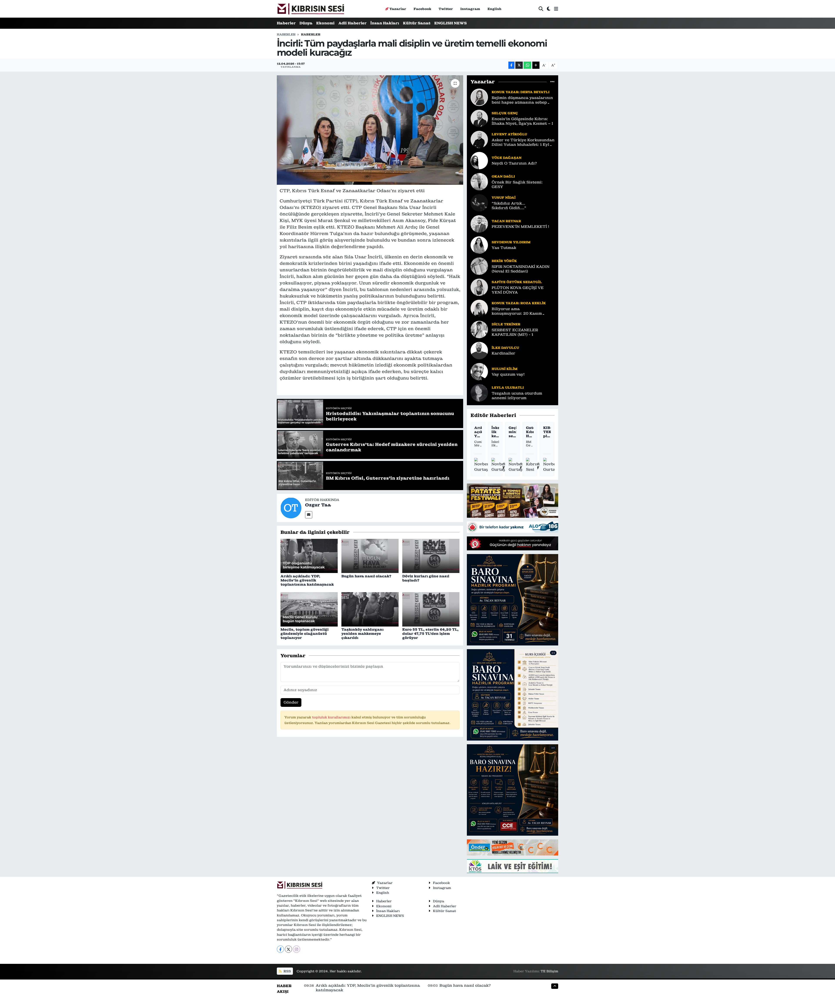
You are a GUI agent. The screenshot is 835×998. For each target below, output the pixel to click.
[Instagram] (296, 949)
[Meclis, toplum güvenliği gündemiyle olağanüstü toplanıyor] (309, 609)
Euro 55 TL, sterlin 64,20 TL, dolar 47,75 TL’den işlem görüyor (430, 633)
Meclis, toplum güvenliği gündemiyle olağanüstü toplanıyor (305, 633)
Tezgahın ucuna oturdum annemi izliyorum (517, 395)
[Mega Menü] (556, 8)
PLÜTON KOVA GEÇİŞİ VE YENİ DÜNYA (518, 290)
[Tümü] (552, 81)
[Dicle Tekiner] (479, 329)
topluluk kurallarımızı (331, 717)
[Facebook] (280, 949)
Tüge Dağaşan (506, 158)
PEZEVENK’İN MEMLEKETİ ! (520, 226)
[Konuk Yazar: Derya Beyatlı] (479, 96)
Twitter (446, 9)
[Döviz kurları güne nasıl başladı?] (430, 555)
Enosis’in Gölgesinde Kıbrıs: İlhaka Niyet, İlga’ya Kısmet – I (522, 121)
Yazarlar (397, 9)
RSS (287, 971)
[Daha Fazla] (535, 65)
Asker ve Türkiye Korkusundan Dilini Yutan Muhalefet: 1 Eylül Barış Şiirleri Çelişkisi (523, 142)
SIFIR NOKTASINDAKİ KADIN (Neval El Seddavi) (520, 269)
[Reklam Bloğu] (512, 500)
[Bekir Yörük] (479, 265)
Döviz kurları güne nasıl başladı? (425, 578)
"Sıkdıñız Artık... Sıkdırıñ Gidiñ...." (509, 205)
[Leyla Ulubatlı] (479, 392)
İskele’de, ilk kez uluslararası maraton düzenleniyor (495, 432)
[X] (288, 949)
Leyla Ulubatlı (508, 387)
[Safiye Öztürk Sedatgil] (479, 286)
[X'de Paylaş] (519, 65)
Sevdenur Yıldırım (511, 242)
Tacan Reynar (506, 221)
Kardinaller (503, 353)
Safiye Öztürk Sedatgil (517, 282)
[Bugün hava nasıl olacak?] (370, 555)
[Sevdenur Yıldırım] (479, 244)
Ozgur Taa (318, 505)
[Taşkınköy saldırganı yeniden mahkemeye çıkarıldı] (370, 609)
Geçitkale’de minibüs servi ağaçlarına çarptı (512, 432)
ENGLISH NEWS (450, 23)
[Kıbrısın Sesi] (310, 9)
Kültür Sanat (417, 23)
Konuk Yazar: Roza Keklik (519, 303)
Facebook (422, 9)
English (494, 9)
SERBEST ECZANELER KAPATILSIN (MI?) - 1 (515, 332)
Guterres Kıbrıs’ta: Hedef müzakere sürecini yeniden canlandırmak (530, 432)
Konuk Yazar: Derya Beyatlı (520, 92)
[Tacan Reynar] (479, 223)
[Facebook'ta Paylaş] (511, 65)
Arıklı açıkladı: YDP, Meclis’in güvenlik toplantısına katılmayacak (307, 580)
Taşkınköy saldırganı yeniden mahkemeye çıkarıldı (362, 633)
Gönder (291, 702)
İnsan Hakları (384, 23)
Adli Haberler (352, 23)
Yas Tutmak (504, 247)
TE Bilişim (549, 971)
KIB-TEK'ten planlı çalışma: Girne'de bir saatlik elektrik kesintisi (547, 432)
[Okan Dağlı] (479, 181)
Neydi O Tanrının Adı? (514, 163)
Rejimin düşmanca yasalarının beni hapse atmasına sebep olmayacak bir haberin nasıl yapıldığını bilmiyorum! (522, 100)
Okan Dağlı (503, 176)
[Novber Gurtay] (481, 465)
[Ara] (541, 8)
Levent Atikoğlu (509, 134)
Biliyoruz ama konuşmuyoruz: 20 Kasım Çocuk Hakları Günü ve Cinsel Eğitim (521, 311)
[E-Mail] (308, 514)
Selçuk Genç (505, 113)
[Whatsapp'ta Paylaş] (527, 65)
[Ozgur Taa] (291, 507)
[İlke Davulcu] (479, 350)
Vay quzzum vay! (508, 374)
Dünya (305, 23)
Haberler (286, 23)
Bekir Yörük (504, 261)
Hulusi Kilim (505, 369)
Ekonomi (325, 23)
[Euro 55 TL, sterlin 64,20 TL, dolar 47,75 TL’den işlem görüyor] (430, 609)
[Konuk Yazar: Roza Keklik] (479, 308)
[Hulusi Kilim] (479, 371)
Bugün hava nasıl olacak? (366, 576)
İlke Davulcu (505, 348)
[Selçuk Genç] (479, 118)
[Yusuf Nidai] (479, 202)
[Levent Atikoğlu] (479, 139)
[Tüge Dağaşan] (479, 160)
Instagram (470, 9)
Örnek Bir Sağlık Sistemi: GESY (517, 184)
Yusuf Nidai (504, 197)
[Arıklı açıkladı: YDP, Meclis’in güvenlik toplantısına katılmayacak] (309, 555)
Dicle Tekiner (506, 324)
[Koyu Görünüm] (548, 8)
